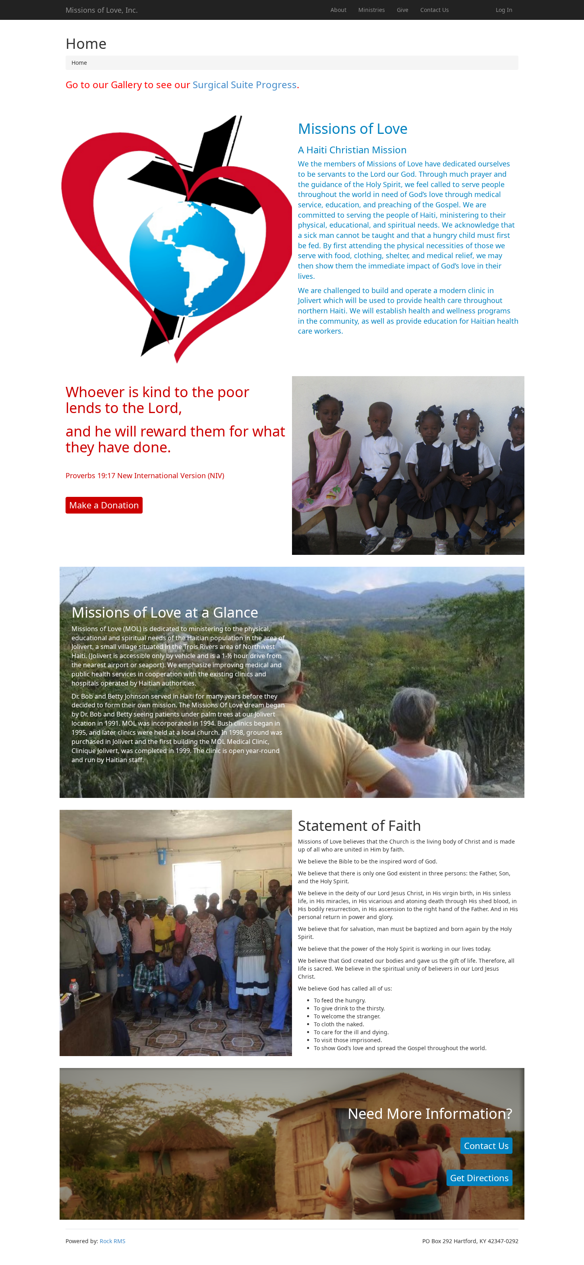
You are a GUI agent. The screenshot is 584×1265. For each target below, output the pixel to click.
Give (402, 10)
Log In (504, 10)
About (338, 10)
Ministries (371, 10)
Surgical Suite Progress (245, 84)
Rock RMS (113, 1241)
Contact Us (434, 10)
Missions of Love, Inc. (102, 10)
